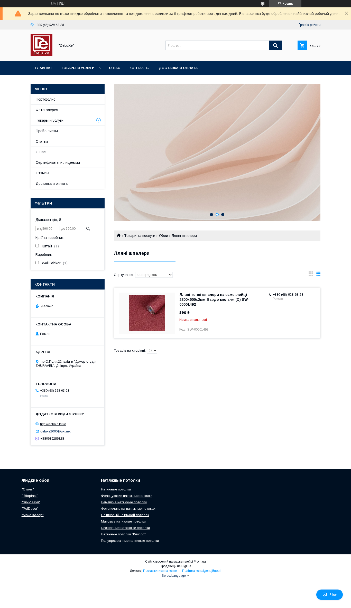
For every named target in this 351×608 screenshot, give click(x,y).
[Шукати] (275, 45)
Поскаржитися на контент (161, 571)
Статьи (42, 141)
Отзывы (42, 173)
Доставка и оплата (178, 68)
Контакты (140, 68)
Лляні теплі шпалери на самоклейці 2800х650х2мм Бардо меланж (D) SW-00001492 (214, 299)
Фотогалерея (47, 110)
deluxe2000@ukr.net (55, 431)
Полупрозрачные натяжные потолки (130, 541)
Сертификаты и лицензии (58, 162)
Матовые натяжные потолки (123, 521)
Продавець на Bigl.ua (175, 566)
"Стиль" (28, 489)
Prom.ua (200, 561)
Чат (333, 595)
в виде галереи (311, 274)
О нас (114, 68)
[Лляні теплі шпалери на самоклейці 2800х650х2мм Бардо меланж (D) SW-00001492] (147, 313)
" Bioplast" (30, 496)
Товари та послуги (139, 236)
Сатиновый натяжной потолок (125, 515)
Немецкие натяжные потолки (124, 502)
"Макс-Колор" (33, 515)
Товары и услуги (78, 68)
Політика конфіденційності (201, 571)
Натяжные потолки (116, 489)
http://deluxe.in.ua (53, 424)
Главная (43, 68)
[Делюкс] (41, 55)
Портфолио (46, 99)
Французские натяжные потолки (126, 496)
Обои (163, 236)
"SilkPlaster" (31, 502)
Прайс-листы (47, 131)
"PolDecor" (30, 508)
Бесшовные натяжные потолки (125, 528)
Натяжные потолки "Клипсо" (123, 534)
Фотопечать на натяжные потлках (128, 508)
